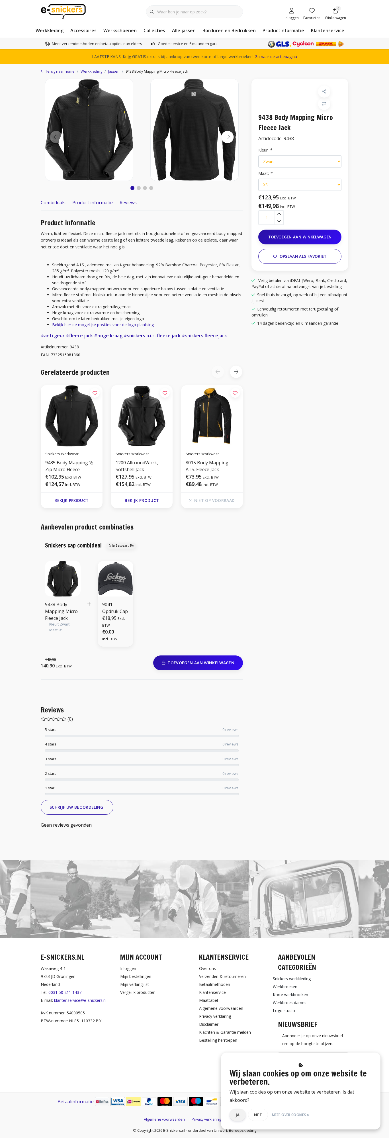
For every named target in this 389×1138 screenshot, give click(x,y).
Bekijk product (71, 500)
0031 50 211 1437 (64, 992)
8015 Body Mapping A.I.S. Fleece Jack (207, 466)
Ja (238, 1114)
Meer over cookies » (290, 1114)
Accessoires (83, 30)
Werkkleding (50, 30)
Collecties (154, 30)
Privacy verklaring (206, 1119)
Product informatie (92, 202)
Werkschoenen (120, 30)
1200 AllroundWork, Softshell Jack (137, 466)
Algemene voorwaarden (164, 1119)
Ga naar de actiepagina (276, 56)
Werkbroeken (285, 986)
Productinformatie (283, 30)
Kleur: (265, 150)
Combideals (53, 202)
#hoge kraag (108, 335)
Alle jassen (184, 30)
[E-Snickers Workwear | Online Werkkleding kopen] (63, 11)
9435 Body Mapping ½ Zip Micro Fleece (69, 466)
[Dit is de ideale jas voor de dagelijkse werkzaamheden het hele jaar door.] (142, 415)
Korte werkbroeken (290, 994)
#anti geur (53, 335)
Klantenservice (327, 30)
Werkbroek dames (289, 1002)
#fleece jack (79, 335)
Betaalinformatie (76, 1101)
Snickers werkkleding (292, 978)
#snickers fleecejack (204, 335)
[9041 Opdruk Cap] (115, 578)
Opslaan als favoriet (303, 256)
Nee (258, 1114)
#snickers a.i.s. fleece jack (152, 335)
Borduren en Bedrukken (229, 30)
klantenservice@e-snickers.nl (80, 1000)
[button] (132, 188)
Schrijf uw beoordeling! (77, 807)
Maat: (265, 173)
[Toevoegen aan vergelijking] (324, 104)
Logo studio (284, 1010)
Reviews (128, 202)
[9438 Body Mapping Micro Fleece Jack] (89, 130)
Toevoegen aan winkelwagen (300, 237)
